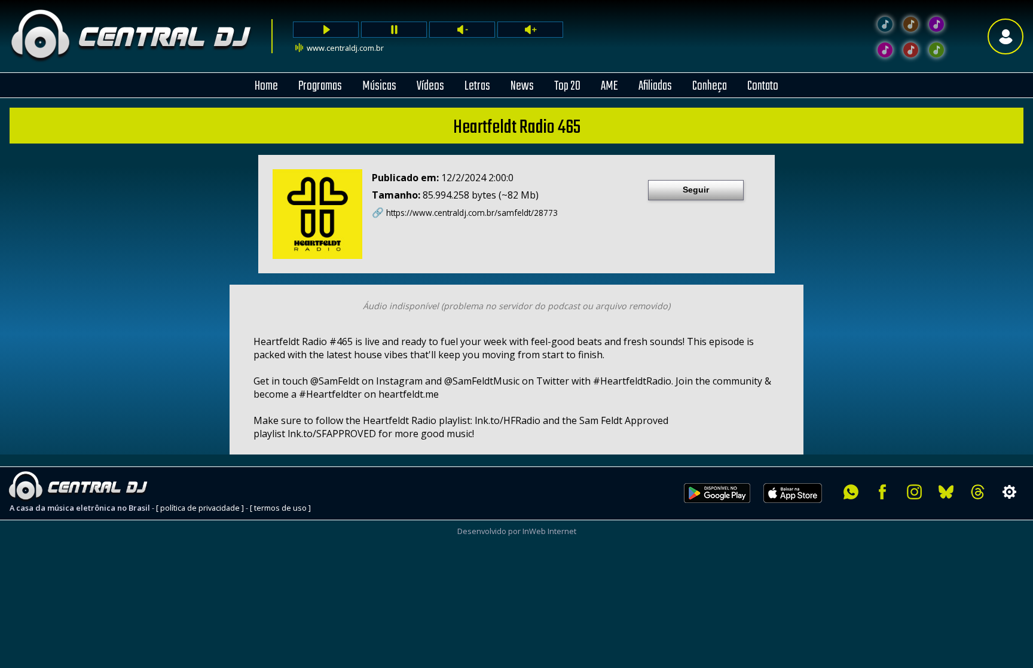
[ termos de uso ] (280, 507)
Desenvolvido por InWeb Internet (516, 531)
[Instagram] (914, 491)
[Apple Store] (799, 509)
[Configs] (1009, 491)
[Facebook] (882, 491)
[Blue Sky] (946, 491)
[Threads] (977, 491)
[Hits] (910, 24)
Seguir (696, 189)
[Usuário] (1005, 36)
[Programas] (936, 49)
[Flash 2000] (885, 49)
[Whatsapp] (850, 491)
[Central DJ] (885, 24)
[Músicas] (910, 49)
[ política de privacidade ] (200, 507)
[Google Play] (717, 509)
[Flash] (936, 24)
